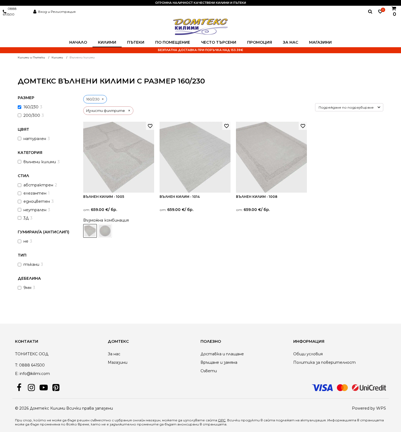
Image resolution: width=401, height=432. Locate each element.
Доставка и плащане (222, 353)
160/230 (30, 107)
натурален (34, 138)
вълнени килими (39, 161)
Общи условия (308, 353)
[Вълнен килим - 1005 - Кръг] (105, 231)
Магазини (320, 42)
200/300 (31, 115)
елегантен (34, 193)
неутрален (34, 209)
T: (16, 365)
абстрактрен (38, 185)
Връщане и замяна (218, 362)
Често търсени (218, 42)
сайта (269, 420)
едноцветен (36, 201)
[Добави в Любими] (150, 126)
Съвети (208, 370)
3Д (26, 218)
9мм (27, 287)
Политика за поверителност (324, 362)
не (25, 241)
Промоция (259, 42)
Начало (78, 42)
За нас (290, 42)
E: (17, 373)
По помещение (172, 42)
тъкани (31, 264)
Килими (107, 42)
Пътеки (135, 42)
